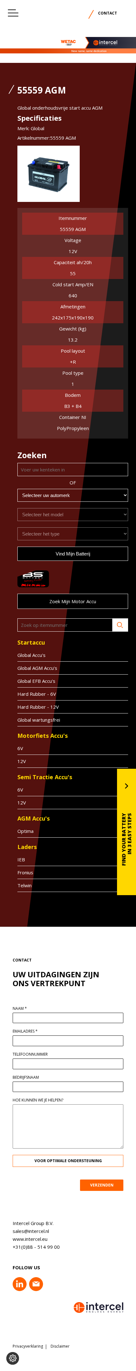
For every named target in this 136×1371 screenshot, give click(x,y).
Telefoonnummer (30, 1054)
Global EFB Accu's (36, 681)
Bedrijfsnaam (26, 1077)
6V (20, 748)
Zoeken (120, 625)
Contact (107, 13)
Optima (25, 831)
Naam (20, 1008)
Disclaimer (60, 1346)
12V (21, 761)
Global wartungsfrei (38, 720)
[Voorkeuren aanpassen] (12, 1358)
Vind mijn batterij (73, 553)
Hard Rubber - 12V (38, 707)
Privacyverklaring (28, 1346)
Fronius (25, 872)
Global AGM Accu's (37, 668)
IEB (21, 859)
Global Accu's (31, 655)
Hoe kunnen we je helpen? (38, 1100)
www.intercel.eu (30, 1239)
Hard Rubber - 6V (36, 694)
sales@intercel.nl (31, 1231)
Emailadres (25, 1031)
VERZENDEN (102, 1185)
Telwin (24, 885)
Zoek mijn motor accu (72, 601)
